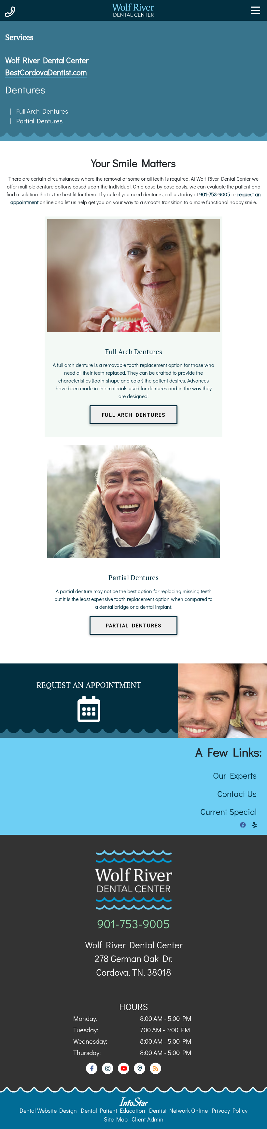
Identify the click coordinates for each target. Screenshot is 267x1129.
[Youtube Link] (124, 1072)
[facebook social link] (243, 825)
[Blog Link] (155, 1072)
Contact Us (237, 793)
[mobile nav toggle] (255, 10)
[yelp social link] (254, 825)
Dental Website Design (48, 1110)
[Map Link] (140, 1072)
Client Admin (147, 1119)
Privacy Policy (229, 1110)
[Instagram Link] (108, 1072)
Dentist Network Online (178, 1110)
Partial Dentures (39, 121)
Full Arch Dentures (42, 111)
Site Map (116, 1119)
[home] (134, 21)
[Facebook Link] (92, 1072)
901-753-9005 (214, 194)
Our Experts (235, 775)
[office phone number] (10, 11)
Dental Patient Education (113, 1110)
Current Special (228, 811)
